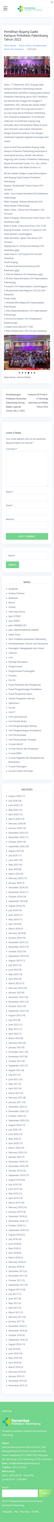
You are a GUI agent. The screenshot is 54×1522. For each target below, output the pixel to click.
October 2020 (15, 1115)
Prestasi (13, 675)
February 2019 (16, 1207)
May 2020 (13, 1138)
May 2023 (13, 974)
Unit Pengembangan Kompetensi (25, 730)
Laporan (13, 652)
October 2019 (15, 1170)
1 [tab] (19, 373)
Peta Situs (25, 1511)
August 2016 (15, 1344)
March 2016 (14, 1367)
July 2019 (13, 1184)
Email (9, 505)
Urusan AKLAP (16, 744)
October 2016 (15, 1335)
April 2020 (13, 1143)
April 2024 (13, 924)
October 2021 (15, 1061)
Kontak (35, 1511)
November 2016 (16, 1330)
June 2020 (13, 1134)
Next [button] (47, 352)
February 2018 (16, 1262)
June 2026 (13, 805)
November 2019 (16, 1166)
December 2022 (16, 997)
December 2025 (16, 832)
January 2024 (15, 937)
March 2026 (14, 818)
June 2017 (13, 1298)
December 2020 (16, 1106)
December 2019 (16, 1161)
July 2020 (13, 1129)
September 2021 (17, 1065)
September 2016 (17, 1339)
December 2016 (16, 1326)
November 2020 (16, 1111)
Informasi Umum (17, 611)
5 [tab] (31, 373)
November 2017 (16, 1275)
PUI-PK (12, 680)
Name (10, 491)
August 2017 (15, 1289)
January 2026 (15, 828)
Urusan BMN (15, 753)
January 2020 (15, 1157)
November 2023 (16, 946)
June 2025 (13, 860)
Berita (21, 45)
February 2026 (16, 823)
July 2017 (13, 1294)
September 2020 (17, 1120)
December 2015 (16, 1380)
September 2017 (17, 1284)
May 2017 (13, 1303)
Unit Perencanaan (17, 735)
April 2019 (13, 1198)
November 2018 (16, 1221)
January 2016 (15, 1376)
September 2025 (17, 846)
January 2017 (15, 1321)
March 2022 (14, 1038)
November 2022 (16, 1001)
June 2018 (13, 1243)
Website (10, 519)
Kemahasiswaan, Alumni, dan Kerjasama (28, 643)
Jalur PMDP (14, 620)
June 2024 (13, 914)
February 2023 (16, 988)
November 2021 (16, 1056)
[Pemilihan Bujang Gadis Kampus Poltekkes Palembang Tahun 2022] (27, 66)
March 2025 (14, 873)
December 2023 (16, 942)
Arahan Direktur (17, 593)
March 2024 (14, 928)
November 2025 (16, 837)
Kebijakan (7, 1511)
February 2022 (16, 1042)
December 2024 (16, 887)
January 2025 (15, 882)
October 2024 (15, 896)
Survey (12, 707)
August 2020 (15, 1125)
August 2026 (15, 796)
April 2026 (13, 814)
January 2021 (15, 1102)
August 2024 (15, 905)
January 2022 (15, 1047)
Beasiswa (13, 598)
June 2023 (13, 969)
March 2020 (14, 1147)
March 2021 (14, 1093)
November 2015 (16, 1385)
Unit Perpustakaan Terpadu (22, 739)
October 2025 (15, 841)
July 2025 (13, 855)
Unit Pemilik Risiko (18, 721)
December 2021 (16, 1051)
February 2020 (16, 1152)
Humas (28, 45)
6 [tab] (34, 373)
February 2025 (16, 878)
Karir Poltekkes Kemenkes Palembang (27, 639)
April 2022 (13, 1033)
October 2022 (15, 1006)
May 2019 (13, 1193)
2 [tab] (22, 373)
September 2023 (17, 956)
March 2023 (14, 983)
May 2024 (13, 919)
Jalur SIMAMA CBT (18, 625)
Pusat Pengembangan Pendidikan (25, 689)
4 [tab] (28, 373)
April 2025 (13, 869)
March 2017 (14, 1312)
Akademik (13, 588)
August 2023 (15, 960)
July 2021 (13, 1074)
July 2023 (13, 965)
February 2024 (16, 933)
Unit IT (12, 712)
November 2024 (16, 892)
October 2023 (15, 951)
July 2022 (13, 1020)
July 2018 (13, 1239)
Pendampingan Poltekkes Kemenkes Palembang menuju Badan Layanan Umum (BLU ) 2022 (16, 402)
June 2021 (13, 1079)
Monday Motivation (18, 661)
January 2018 (15, 1266)
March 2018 (14, 1257)
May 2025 (13, 864)
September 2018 (17, 1230)
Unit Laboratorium (18, 716)
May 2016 (13, 1357)
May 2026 (13, 809)
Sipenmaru (14, 703)
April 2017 (13, 1307)
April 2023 (13, 978)
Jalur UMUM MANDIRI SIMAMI (24, 629)
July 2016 (13, 1348)
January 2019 (15, 1211)
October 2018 (15, 1225)
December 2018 (16, 1216)
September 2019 (17, 1175)
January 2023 (15, 992)
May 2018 (13, 1248)
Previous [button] (7, 352)
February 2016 (16, 1371)
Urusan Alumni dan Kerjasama (23, 748)
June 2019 (13, 1189)
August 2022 (15, 1015)
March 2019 (14, 1202)
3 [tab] (25, 373)
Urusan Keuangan (17, 766)
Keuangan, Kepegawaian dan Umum (26, 648)
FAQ (16, 1511)
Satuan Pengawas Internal (21, 698)
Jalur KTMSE (15, 616)
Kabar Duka (14, 634)
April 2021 (13, 1088)
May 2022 (13, 1029)
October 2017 (15, 1280)
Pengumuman (15, 666)
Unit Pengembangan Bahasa (23, 725)
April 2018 (13, 1252)
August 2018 (15, 1234)
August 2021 (15, 1070)
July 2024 (13, 910)
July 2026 (13, 800)
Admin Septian (10, 45)
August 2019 (15, 1179)
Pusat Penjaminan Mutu (20, 693)
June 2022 (13, 1024)
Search (5, 1487)
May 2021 (13, 1083)
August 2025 (15, 850)
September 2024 (17, 901)
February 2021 (16, 1097)
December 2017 (16, 1271)
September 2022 (17, 1010)
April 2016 (13, 1362)
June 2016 (13, 1353)
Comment (11, 449)
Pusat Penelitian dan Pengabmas (25, 684)
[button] (52, 2)
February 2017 (16, 1316)
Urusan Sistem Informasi (21, 771)
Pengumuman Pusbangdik (22, 671)
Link (11, 657)
